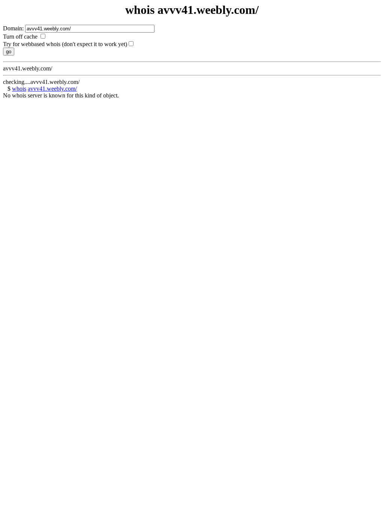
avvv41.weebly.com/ (52, 88)
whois (19, 88)
